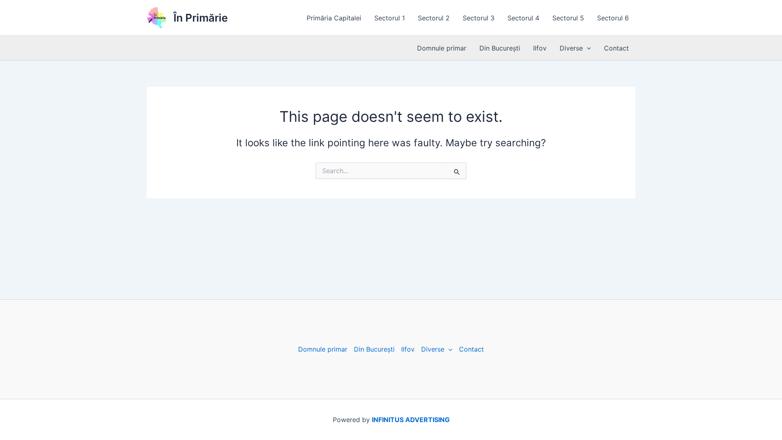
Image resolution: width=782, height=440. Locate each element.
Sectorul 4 (523, 18)
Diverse (571, 48)
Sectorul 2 (434, 18)
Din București (499, 48)
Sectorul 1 (389, 18)
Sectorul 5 (568, 18)
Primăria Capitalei (334, 18)
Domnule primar (441, 48)
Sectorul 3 (478, 18)
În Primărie (201, 17)
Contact (616, 48)
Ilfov (540, 48)
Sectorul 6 (613, 18)
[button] (587, 48)
